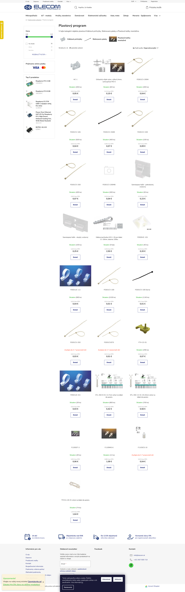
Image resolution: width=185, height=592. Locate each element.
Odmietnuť (106, 579)
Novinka (40, 50)
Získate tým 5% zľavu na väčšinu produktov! (21, 584)
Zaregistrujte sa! (35, 581)
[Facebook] (131, 565)
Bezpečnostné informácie (34, 566)
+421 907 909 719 (141, 560)
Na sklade (40, 44)
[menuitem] (31, 15)
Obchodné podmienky (33, 572)
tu (82, 582)
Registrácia (154, 1)
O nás (27, 1)
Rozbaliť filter (38, 54)
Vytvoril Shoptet (153, 586)
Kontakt (60, 1)
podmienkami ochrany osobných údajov (73, 570)
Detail (75, 100)
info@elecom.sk (139, 555)
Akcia (40, 47)
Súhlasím (118, 579)
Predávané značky (48, 1)
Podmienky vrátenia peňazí (35, 569)
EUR (132, 1)
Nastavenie (68, 587)
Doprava (36, 1)
